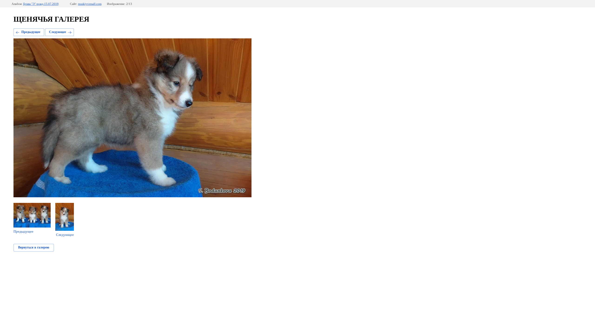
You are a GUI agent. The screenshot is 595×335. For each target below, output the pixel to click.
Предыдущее (30, 32)
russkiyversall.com (90, 4)
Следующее (57, 32)
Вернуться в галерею (33, 247)
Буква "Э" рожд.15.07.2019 (41, 4)
